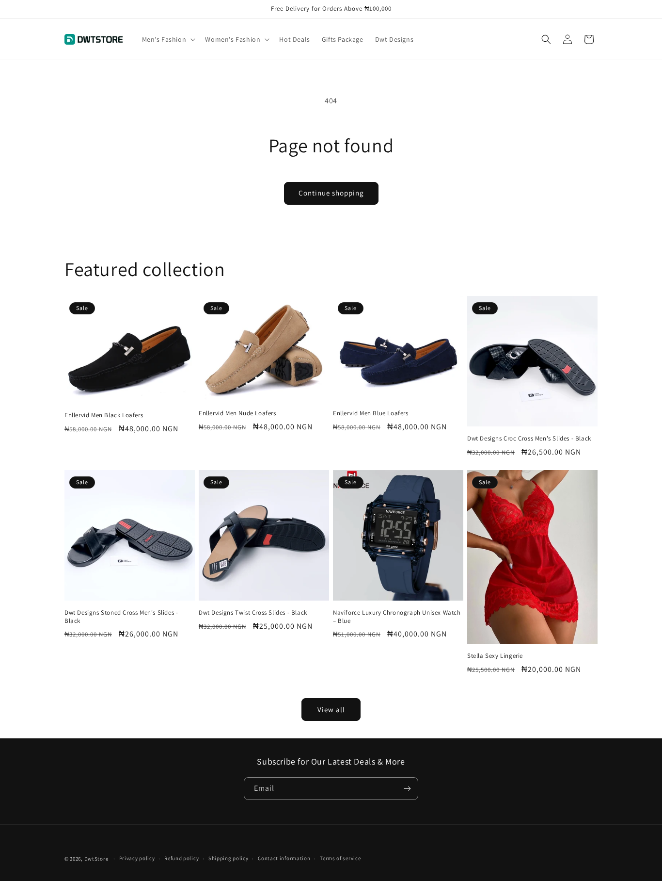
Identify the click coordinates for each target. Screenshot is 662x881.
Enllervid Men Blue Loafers (371, 413)
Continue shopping (331, 192)
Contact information (284, 858)
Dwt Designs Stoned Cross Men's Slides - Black (121, 617)
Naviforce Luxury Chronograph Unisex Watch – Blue (397, 617)
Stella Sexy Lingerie (495, 656)
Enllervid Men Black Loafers (103, 415)
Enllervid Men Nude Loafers (237, 413)
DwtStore (96, 858)
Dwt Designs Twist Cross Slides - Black (253, 613)
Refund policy (181, 858)
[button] (168, 39)
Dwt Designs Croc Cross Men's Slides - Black (529, 438)
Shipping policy (228, 858)
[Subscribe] (407, 788)
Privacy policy (137, 858)
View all (331, 709)
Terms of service (340, 858)
